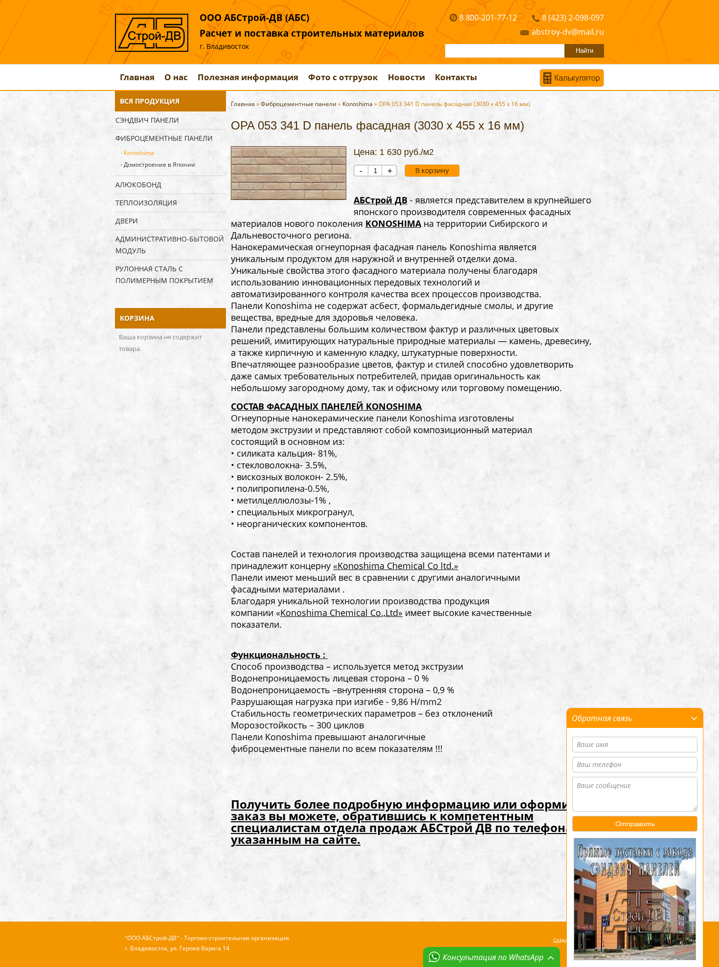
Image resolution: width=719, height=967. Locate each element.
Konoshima (357, 104)
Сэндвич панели (147, 120)
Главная (137, 77)
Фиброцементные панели (164, 138)
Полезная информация (248, 77)
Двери (126, 220)
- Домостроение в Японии (157, 164)
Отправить (635, 824)
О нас (176, 77)
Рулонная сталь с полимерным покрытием (164, 274)
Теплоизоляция (146, 202)
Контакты (456, 77)
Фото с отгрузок (343, 77)
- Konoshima (137, 153)
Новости (406, 77)
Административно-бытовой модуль (169, 244)
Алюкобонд (138, 184)
